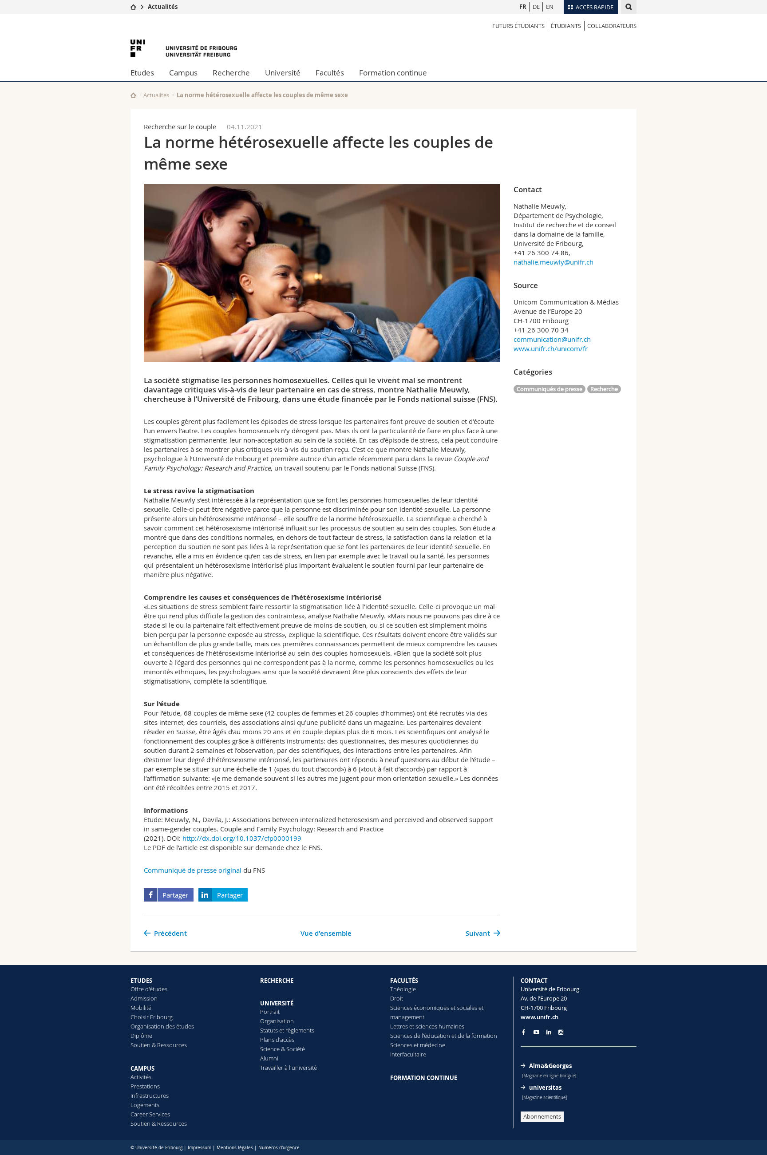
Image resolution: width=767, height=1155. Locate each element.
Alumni (269, 1058)
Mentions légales (235, 1148)
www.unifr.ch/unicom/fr (551, 348)
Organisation (277, 1021)
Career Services (150, 1114)
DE (536, 7)
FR (522, 7)
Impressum (199, 1148)
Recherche (231, 72)
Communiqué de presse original (193, 870)
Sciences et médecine (417, 1045)
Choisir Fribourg (151, 1017)
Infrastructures (149, 1096)
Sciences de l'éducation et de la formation (443, 1036)
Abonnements (542, 1116)
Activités (140, 1077)
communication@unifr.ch (552, 339)
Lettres (399, 1026)
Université (282, 72)
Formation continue (393, 72)
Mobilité (140, 1008)
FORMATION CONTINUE (423, 1078)
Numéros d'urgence (279, 1148)
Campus (183, 72)
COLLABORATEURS (612, 26)
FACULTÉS (404, 981)
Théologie (403, 989)
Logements (144, 1105)
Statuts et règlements (287, 1030)
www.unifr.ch (539, 1017)
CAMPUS (142, 1068)
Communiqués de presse (549, 389)
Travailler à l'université (288, 1068)
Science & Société (282, 1049)
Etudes (142, 72)
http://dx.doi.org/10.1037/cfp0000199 (241, 838)
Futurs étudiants (518, 26)
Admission (144, 998)
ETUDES (141, 981)
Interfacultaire (408, 1054)
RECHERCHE (276, 981)
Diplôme (141, 1036)
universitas (545, 1088)
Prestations (145, 1086)
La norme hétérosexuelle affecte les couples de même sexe (262, 95)
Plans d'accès (277, 1040)
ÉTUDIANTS (566, 26)
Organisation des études (162, 1026)
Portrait (270, 1012)
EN (550, 7)
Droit (396, 998)
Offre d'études (148, 989)
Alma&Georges (550, 1066)
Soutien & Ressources (158, 1045)
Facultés (330, 72)
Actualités (163, 7)
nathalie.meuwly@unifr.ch (553, 261)
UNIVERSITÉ (276, 1003)
